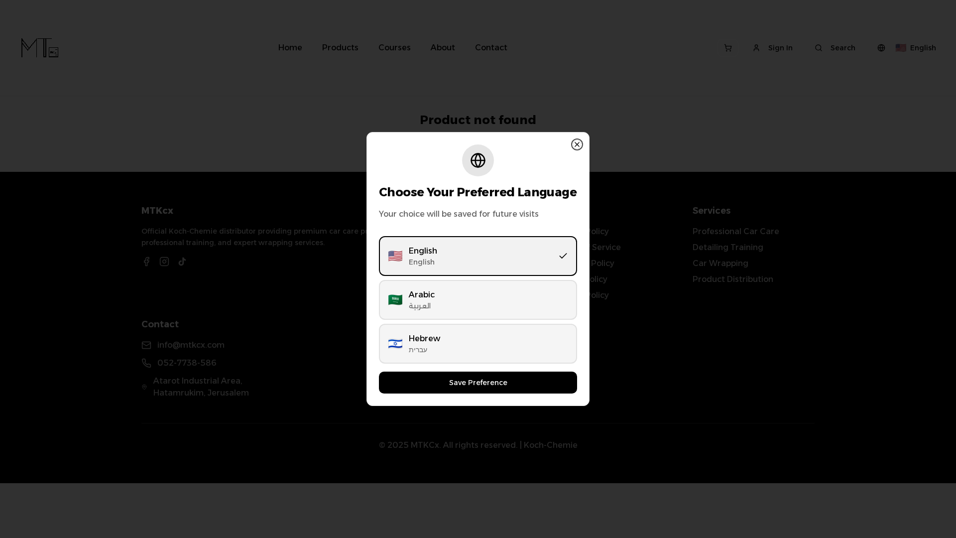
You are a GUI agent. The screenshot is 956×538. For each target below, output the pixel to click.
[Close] (577, 144)
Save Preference (478, 382)
